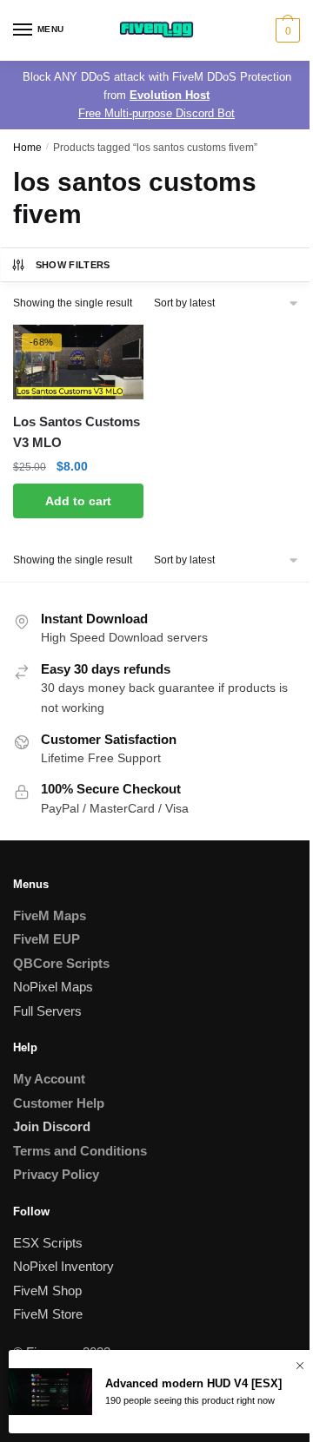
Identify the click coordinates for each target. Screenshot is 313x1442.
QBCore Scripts (61, 963)
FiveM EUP (46, 939)
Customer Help (58, 1103)
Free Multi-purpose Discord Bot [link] (156, 113)
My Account (49, 1078)
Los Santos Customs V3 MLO (76, 432)
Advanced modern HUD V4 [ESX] (193, 1383)
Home (27, 148)
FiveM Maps (49, 915)
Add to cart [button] (78, 501)
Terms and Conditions (80, 1150)
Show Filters (73, 265)
